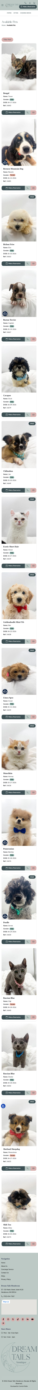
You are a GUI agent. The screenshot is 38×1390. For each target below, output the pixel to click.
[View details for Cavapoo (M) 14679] (19, 369)
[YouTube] (32, 1319)
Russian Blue (9, 998)
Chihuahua (8, 471)
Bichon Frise (8, 244)
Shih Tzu (7, 1225)
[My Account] (30, 3)
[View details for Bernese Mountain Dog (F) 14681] (19, 142)
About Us (4, 1266)
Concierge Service (25, 13)
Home (3, 25)
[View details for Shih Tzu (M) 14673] (19, 1198)
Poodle (6, 922)
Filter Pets (7, 39)
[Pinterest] (3, 1323)
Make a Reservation (29, 6)
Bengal (6, 93)
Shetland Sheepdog (11, 1149)
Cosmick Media (23, 1386)
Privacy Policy (6, 1279)
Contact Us (5, 1273)
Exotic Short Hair (11, 546)
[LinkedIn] (28, 1319)
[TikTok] (18, 1319)
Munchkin (7, 773)
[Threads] (23, 1319)
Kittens (16, 13)
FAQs (3, 1276)
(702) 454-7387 (9, 1296)
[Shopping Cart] (34, 3)
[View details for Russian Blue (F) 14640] (19, 971)
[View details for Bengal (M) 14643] (19, 66)
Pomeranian (8, 849)
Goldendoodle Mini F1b (13, 622)
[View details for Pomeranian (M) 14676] (19, 822)
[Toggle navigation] (2, 5)
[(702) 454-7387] (26, 3)
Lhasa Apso (8, 698)
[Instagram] (8, 1319)
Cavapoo (7, 395)
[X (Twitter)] (13, 1319)
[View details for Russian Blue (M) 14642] (19, 1047)
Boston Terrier (9, 320)
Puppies (9, 13)
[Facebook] (3, 1319)
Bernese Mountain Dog (13, 169)
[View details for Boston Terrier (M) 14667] (19, 293)
